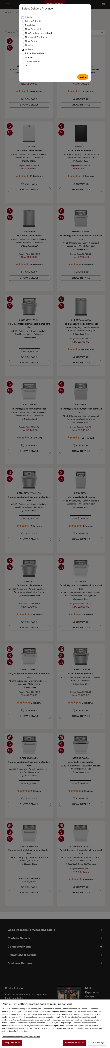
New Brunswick (33, 29)
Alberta (28, 17)
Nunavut (29, 45)
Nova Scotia (31, 41)
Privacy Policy (20, 1037)
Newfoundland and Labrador (39, 33)
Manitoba (30, 25)
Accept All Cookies (12, 1043)
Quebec (29, 57)
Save (83, 77)
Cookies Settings (97, 1043)
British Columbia (33, 21)
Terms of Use (8, 1037)
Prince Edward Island (35, 53)
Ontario (29, 49)
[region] (55, 1023)
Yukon (28, 65)
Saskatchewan (32, 61)
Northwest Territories (36, 37)
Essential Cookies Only (75, 1043)
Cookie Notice (33, 1037)
